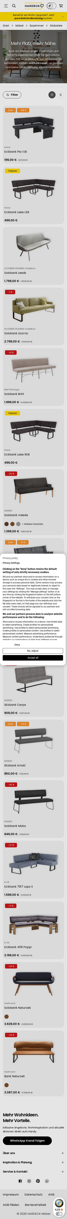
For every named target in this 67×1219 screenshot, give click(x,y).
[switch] (59, 1214)
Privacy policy (10, 558)
